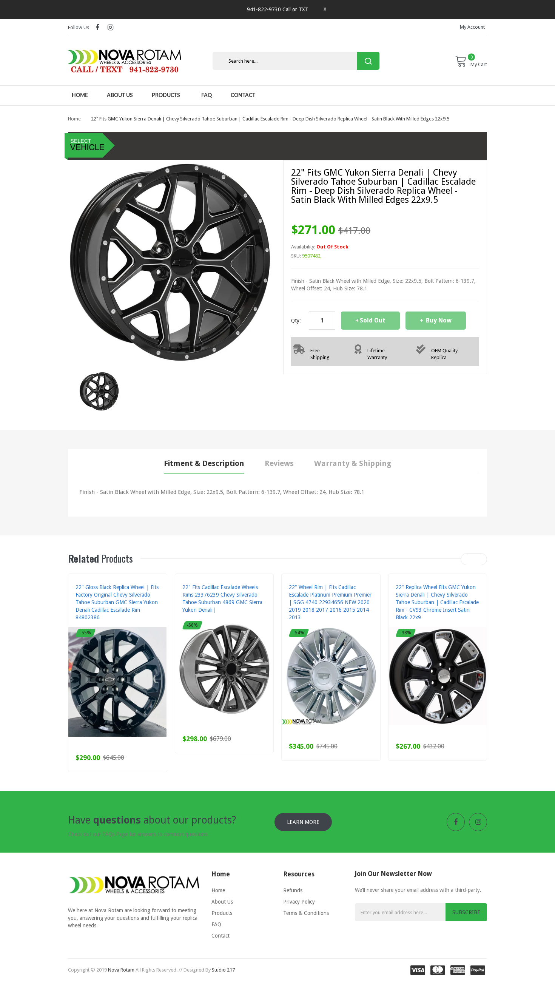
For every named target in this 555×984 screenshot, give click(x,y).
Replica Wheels (93, 625)
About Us (222, 902)
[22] (99, 391)
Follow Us (78, 27)
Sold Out (372, 320)
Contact (220, 936)
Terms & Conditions (306, 913)
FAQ (216, 924)
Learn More (303, 822)
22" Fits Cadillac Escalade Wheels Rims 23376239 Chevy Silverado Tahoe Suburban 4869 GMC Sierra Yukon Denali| (222, 598)
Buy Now (438, 320)
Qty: (296, 321)
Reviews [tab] (279, 463)
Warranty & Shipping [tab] (353, 463)
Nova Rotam (121, 970)
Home (74, 119)
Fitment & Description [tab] (204, 463)
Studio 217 (223, 970)
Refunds (292, 890)
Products (221, 913)
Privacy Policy (299, 902)
